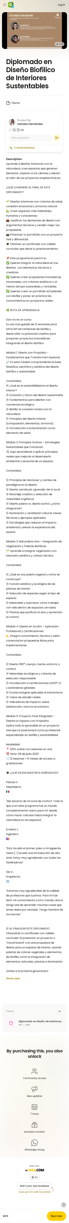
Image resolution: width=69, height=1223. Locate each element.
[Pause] (57, 44)
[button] (34, 1177)
